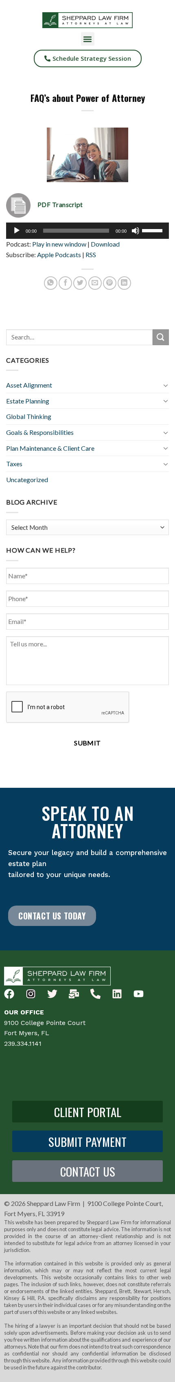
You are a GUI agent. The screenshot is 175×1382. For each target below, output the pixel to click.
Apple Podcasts (59, 254)
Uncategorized (27, 479)
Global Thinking (28, 416)
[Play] (17, 231)
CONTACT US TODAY (52, 916)
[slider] (153, 230)
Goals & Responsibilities (40, 432)
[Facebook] (9, 994)
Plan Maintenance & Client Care (50, 448)
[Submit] (161, 337)
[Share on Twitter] (80, 283)
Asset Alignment (29, 385)
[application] (87, 231)
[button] (87, 39)
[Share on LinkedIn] (124, 283)
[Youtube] (138, 994)
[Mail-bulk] (74, 994)
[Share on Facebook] (65, 283)
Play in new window (59, 244)
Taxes (14, 463)
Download (105, 244)
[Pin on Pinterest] (109, 283)
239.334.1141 (23, 1043)
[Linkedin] (117, 994)
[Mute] (135, 231)
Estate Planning (27, 401)
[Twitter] (52, 994)
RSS (90, 254)
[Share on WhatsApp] (50, 283)
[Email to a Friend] (95, 283)
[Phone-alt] (95, 994)
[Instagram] (31, 994)
